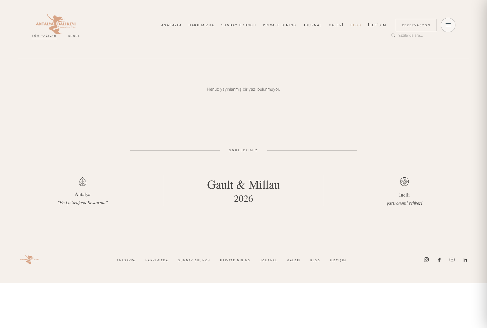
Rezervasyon (416, 25)
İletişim (377, 25)
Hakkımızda (201, 25)
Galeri (336, 25)
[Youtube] (452, 260)
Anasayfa (171, 25)
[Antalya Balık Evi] (56, 24)
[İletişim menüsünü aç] (448, 25)
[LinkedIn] (465, 260)
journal (312, 25)
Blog (355, 25)
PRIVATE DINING (279, 25)
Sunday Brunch (238, 25)
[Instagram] (426, 260)
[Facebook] (439, 260)
